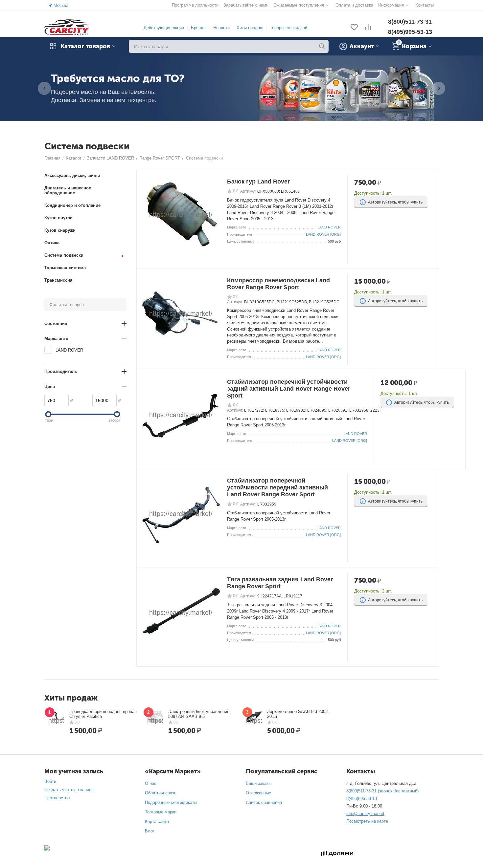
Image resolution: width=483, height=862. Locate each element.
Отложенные (258, 792)
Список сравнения (264, 802)
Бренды (198, 27)
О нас (150, 783)
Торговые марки (160, 811)
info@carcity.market (365, 813)
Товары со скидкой (288, 27)
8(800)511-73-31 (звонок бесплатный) (382, 790)
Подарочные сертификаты (171, 802)
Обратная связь (160, 792)
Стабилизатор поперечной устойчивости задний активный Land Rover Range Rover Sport (288, 388)
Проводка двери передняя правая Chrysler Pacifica (103, 714)
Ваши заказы (258, 783)
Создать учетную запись (69, 789)
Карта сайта (157, 821)
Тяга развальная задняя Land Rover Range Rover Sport (280, 583)
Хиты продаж (250, 27)
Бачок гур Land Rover (258, 181)
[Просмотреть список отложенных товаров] (354, 27)
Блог (149, 831)
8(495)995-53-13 (410, 32)
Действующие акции (164, 27)
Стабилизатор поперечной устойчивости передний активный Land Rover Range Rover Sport (277, 487)
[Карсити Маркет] (67, 27)
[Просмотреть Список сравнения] (368, 27)
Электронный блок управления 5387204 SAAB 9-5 (198, 714)
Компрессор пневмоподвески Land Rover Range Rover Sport (278, 284)
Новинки (221, 27)
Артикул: (248, 191)
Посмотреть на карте (367, 821)
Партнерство (57, 797)
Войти (50, 781)
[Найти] (322, 46)
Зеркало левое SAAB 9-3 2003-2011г (298, 714)
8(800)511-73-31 (410, 21)
